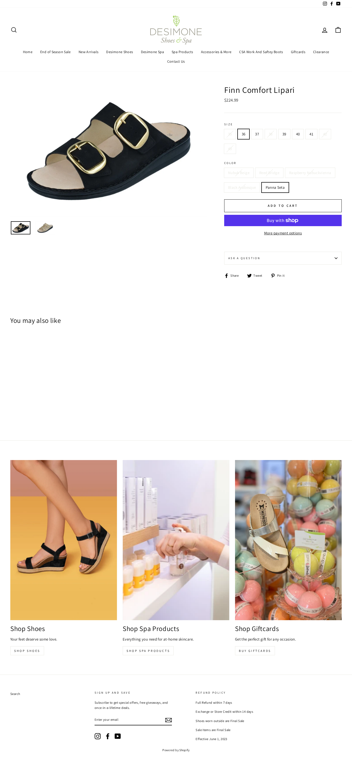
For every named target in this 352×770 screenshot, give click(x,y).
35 (230, 134)
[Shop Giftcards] (288, 540)
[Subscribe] (168, 720)
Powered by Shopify (176, 750)
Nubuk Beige (238, 172)
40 (298, 134)
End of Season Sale (55, 52)
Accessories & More (216, 52)
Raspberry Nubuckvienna (310, 172)
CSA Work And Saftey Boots (261, 52)
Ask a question (244, 258)
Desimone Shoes (119, 52)
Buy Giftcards (255, 651)
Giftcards (298, 52)
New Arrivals (89, 52)
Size (228, 124)
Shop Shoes (27, 651)
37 (257, 134)
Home (28, 52)
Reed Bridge (269, 172)
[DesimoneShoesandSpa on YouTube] (118, 736)
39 (284, 134)
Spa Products (182, 52)
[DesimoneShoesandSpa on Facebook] (108, 736)
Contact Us (176, 61)
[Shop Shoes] (63, 540)
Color (230, 163)
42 (325, 134)
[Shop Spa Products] (176, 540)
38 (271, 134)
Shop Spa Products (148, 651)
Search (15, 694)
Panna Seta (275, 187)
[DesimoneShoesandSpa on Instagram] (98, 736)
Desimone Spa (152, 52)
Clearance (321, 52)
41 (311, 134)
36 (244, 134)
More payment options (283, 233)
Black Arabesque (242, 187)
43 (230, 148)
